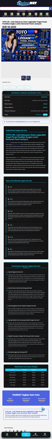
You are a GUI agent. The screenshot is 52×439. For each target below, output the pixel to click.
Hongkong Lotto (17, 144)
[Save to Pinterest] (17, 431)
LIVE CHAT (45, 435)
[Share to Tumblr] (25, 431)
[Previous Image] (2, 53)
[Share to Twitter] (6, 431)
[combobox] (24, 8)
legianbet (18, 157)
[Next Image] (49, 53)
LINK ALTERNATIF (35, 435)
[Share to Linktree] (13, 431)
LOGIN (9, 87)
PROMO (7, 435)
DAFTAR (24, 87)
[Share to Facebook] (9, 431)
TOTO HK (8, 142)
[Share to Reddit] (21, 431)
